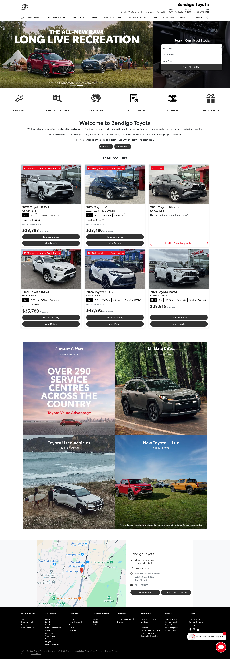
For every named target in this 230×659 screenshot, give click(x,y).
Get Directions (145, 592)
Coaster (72, 630)
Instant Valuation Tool (150, 630)
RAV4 (47, 619)
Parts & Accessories (112, 17)
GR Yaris (96, 619)
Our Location (194, 619)
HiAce (71, 627)
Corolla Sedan (27, 627)
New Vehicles (34, 17)
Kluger (48, 641)
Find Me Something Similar (178, 243)
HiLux (71, 619)
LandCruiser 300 (52, 644)
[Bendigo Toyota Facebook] (191, 629)
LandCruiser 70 (75, 622)
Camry (24, 624)
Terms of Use (90, 651)
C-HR (47, 630)
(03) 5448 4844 (166, 11)
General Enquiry (196, 622)
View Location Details (176, 592)
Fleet (154, 17)
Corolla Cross (51, 638)
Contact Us (106, 146)
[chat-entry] (221, 647)
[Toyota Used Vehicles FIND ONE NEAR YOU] (69, 481)
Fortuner (49, 633)
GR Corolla (98, 624)
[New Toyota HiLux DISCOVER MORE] (161, 481)
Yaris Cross (50, 636)
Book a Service (171, 619)
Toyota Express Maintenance (171, 629)
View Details (51, 243)
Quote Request (147, 633)
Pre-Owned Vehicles (56, 17)
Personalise (168, 17)
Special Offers (77, 17)
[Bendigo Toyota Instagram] (195, 629)
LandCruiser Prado (53, 627)
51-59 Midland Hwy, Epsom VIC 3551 (139, 11)
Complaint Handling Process (107, 651)
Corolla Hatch (27, 622)
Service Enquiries (172, 622)
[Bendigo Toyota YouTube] (198, 629)
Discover (184, 17)
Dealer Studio (36, 653)
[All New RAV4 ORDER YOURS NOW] (161, 388)
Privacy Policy (195, 624)
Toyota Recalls (171, 624)
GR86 (95, 622)
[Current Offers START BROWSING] (69, 388)
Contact (198, 17)
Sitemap (69, 651)
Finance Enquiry (51, 236)
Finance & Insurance (137, 17)
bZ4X (47, 622)
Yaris (23, 619)
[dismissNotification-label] (224, 633)
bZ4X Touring (51, 624)
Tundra (72, 624)
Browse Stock (123, 146)
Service (94, 17)
